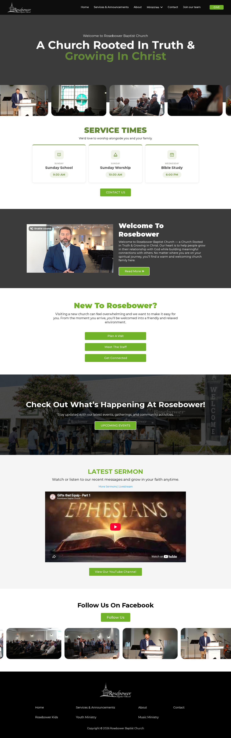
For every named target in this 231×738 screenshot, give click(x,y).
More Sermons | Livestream (116, 486)
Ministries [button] (153, 7)
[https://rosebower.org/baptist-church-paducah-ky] (19, 7)
